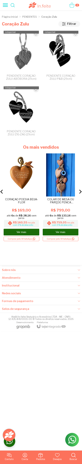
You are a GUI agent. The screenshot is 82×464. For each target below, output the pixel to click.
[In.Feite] (39, 5)
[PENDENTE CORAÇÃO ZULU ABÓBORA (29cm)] (21, 56)
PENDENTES (29, 16)
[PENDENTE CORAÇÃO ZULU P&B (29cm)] (61, 56)
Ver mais (21, 232)
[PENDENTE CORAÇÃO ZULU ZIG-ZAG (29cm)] (21, 112)
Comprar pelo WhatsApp (20, 239)
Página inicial (10, 16)
